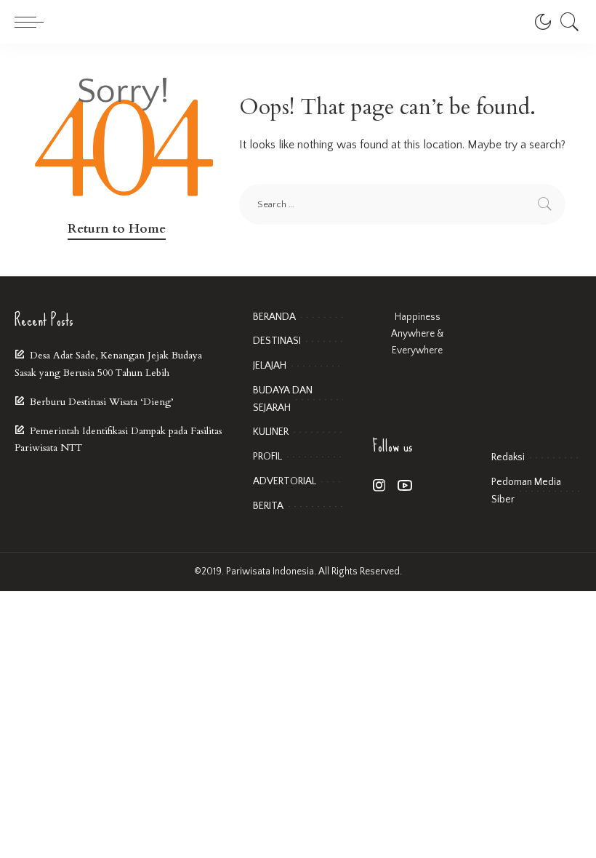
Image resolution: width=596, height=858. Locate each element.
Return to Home (117, 228)
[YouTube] (405, 486)
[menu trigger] (33, 22)
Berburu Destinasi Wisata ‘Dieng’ (101, 402)
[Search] (566, 22)
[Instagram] (379, 486)
